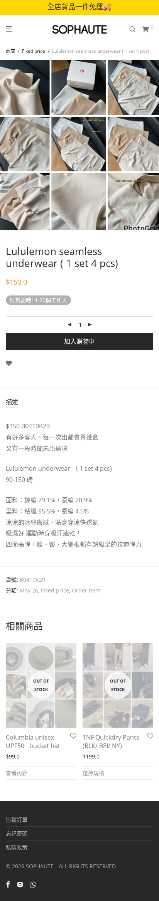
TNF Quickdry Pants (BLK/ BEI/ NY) (111, 741)
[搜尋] (135, 29)
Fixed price (33, 51)
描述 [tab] (12, 402)
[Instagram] (20, 884)
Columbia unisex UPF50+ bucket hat (33, 741)
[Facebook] (8, 884)
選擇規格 (93, 773)
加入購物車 (79, 341)
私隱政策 (16, 847)
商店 (10, 51)
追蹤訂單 (16, 819)
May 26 (29, 590)
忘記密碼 (16, 833)
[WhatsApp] (33, 884)
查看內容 (16, 773)
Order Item (86, 590)
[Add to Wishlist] (9, 363)
